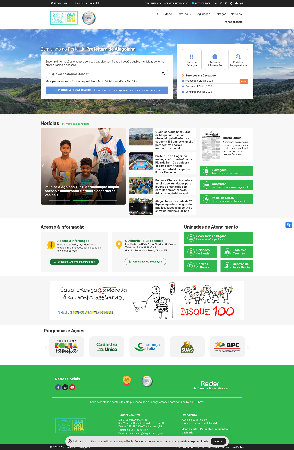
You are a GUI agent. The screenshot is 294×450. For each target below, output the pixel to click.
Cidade (167, 14)
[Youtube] (72, 387)
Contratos (219, 184)
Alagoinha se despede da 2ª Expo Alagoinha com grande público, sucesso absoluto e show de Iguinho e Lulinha (173, 206)
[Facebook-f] (58, 387)
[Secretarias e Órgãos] (191, 238)
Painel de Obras (223, 198)
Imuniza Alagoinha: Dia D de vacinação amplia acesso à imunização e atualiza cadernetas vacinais (82, 191)
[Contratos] (206, 185)
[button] (43, 166)
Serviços (220, 14)
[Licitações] (206, 171)
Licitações (219, 170)
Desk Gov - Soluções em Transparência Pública (219, 447)
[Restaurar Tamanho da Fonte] (215, 3)
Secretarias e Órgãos (211, 236)
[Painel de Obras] (206, 199)
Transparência (233, 22)
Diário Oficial (232, 138)
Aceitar (218, 441)
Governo (182, 14)
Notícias (236, 14)
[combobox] (107, 74)
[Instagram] (65, 387)
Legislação (203, 14)
